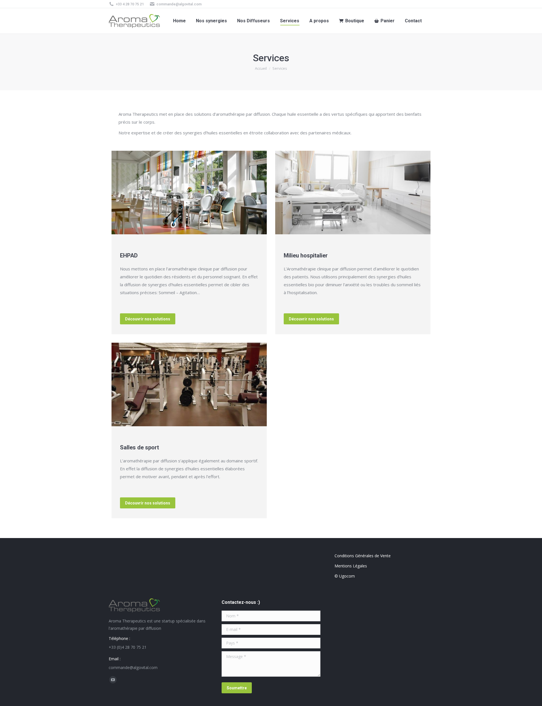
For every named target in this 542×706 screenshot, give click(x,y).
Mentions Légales (351, 566)
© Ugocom (345, 576)
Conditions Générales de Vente (363, 555)
